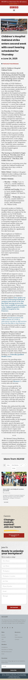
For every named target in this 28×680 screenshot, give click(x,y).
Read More (6, 502)
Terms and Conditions (21, 674)
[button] (14, 10)
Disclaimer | (8, 674)
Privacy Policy (23, 675)
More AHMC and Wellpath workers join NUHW (13, 489)
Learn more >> (14, 4)
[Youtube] (12, 628)
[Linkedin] (7, 628)
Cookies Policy (13, 674)
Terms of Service (13, 676)
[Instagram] (10, 628)
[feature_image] (14, 479)
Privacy (3, 674)
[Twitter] (5, 628)
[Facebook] (2, 628)
